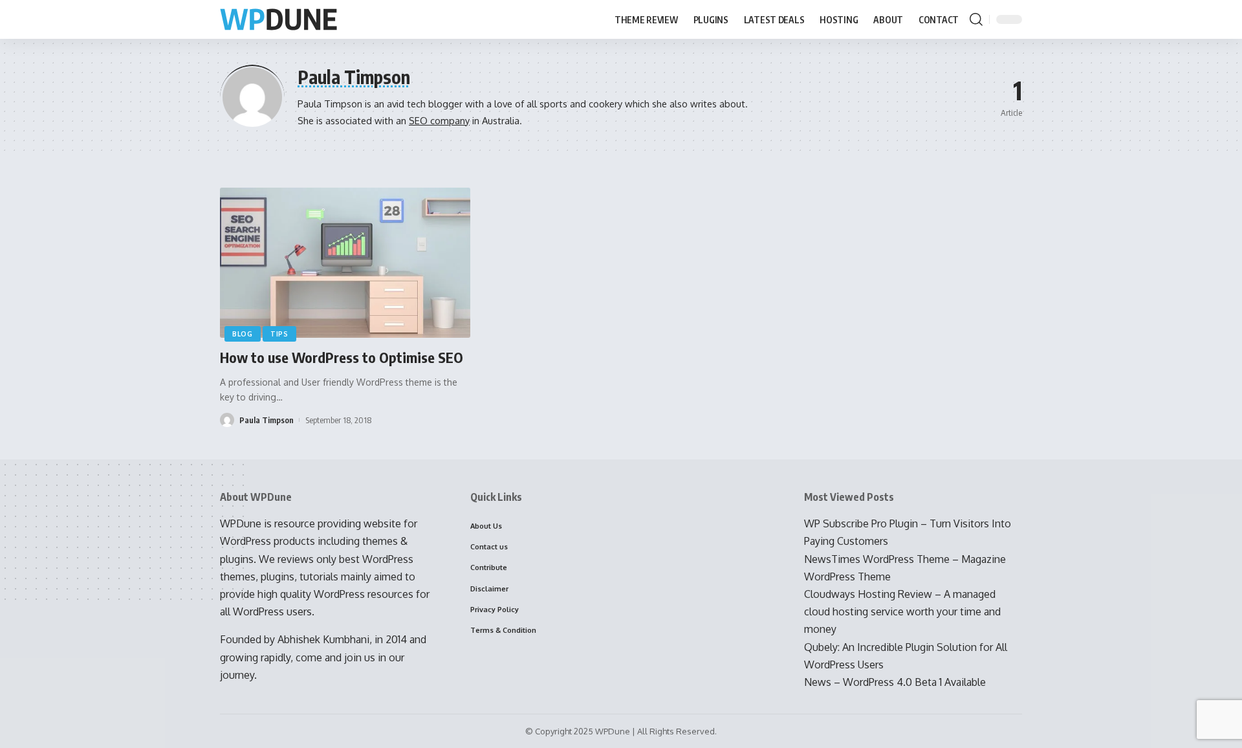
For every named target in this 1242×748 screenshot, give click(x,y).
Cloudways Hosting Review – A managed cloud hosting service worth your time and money (902, 611)
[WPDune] (278, 19)
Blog (242, 334)
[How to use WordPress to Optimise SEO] (345, 263)
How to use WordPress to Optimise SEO (341, 357)
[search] (976, 19)
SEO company (439, 120)
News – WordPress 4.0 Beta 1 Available (895, 682)
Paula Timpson (266, 420)
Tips (279, 334)
